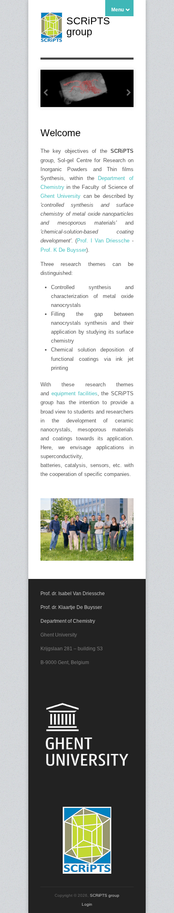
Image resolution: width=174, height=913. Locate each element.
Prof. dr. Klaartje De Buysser (71, 607)
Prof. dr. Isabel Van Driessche (72, 593)
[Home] (51, 41)
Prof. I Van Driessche (103, 241)
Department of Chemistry (67, 621)
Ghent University (60, 196)
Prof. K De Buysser (63, 250)
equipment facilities (74, 393)
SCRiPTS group (88, 26)
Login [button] (87, 904)
